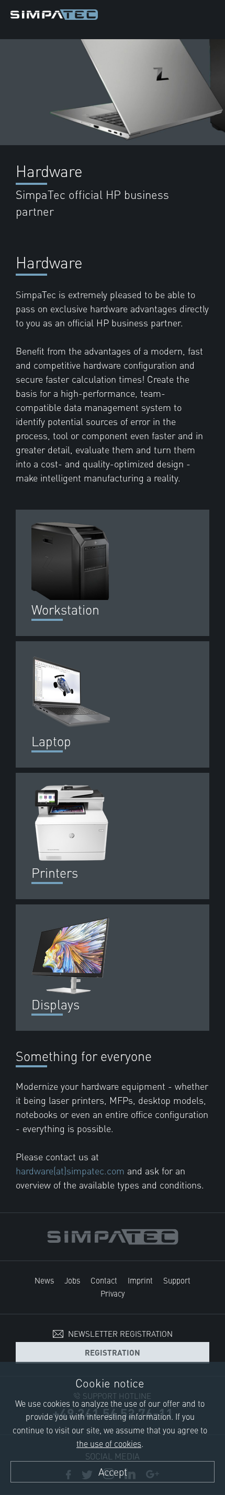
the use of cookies (108, 1443)
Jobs (72, 1280)
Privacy (112, 1293)
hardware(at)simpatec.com (71, 1170)
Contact (104, 1280)
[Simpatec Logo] (54, 12)
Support (176, 1280)
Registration (112, 1352)
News (44, 1280)
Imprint (140, 1280)
